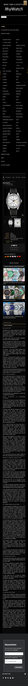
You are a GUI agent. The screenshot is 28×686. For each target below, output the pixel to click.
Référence (5, 184)
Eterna (4, 111)
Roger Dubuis (19, 116)
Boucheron (5, 56)
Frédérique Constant (8, 119)
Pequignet (18, 91)
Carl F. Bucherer (7, 71)
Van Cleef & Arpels (20, 145)
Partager (16, 263)
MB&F (17, 71)
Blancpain (5, 54)
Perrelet (18, 94)
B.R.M (4, 68)
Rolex (17, 119)
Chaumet (5, 79)
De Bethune (5, 91)
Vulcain (18, 148)
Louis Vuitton (19, 62)
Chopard (5, 82)
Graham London (6, 131)
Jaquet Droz (19, 48)
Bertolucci (5, 51)
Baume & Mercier (7, 45)
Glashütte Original (7, 128)
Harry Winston (6, 142)
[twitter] (5, 678)
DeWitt (4, 96)
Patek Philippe (19, 88)
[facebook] (3, 678)
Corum (4, 88)
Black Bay (12, 234)
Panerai (18, 82)
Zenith (17, 151)
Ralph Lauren (19, 105)
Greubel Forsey (7, 134)
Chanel (4, 76)
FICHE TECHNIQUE (8, 325)
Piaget (17, 96)
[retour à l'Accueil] (3, 177)
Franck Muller (6, 116)
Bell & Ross (5, 48)
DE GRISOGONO (6, 94)
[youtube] (10, 678)
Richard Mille (19, 114)
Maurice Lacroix (20, 68)
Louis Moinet (19, 59)
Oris (17, 79)
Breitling (5, 62)
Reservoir (18, 111)
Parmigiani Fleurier (20, 85)
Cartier (4, 74)
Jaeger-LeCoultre (20, 45)
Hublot (4, 151)
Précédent (5, 221)
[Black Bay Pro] (10, 222)
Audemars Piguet (7, 39)
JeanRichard (19, 51)
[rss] (8, 678)
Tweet (12, 263)
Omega (17, 76)
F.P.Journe (5, 122)
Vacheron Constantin (21, 142)
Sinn (17, 125)
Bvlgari (4, 65)
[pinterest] (12, 678)
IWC (17, 42)
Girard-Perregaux (7, 125)
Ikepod (17, 39)
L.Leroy (18, 65)
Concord (5, 85)
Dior (4, 99)
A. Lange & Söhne (7, 42)
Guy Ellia (5, 136)
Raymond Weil (19, 108)
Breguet (5, 59)
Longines (18, 54)
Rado (17, 99)
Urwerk (18, 139)
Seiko (17, 122)
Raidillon (18, 102)
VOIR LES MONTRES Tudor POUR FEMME (14, 266)
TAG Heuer (18, 131)
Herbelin (5, 145)
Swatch (18, 128)
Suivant (23, 221)
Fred (4, 114)
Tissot (17, 134)
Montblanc (18, 74)
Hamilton (5, 139)
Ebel (4, 108)
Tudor (17, 136)
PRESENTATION (7, 322)
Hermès (4, 148)
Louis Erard (19, 56)
